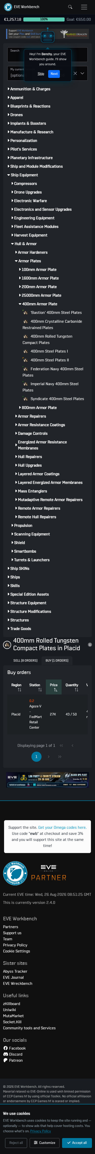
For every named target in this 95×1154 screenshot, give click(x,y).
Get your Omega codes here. (62, 827)
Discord (15, 1054)
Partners (10, 927)
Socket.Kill (12, 1022)
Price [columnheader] (54, 685)
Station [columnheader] (34, 685)
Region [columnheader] (16, 685)
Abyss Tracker (15, 971)
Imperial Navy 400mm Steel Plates (51, 387)
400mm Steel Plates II (49, 360)
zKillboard (11, 1004)
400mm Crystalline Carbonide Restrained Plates (52, 324)
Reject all (16, 1143)
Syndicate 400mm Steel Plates (57, 399)
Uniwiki (9, 1010)
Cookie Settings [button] (16, 951)
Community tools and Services (29, 1028)
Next (54, 74)
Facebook (17, 1048)
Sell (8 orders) (25, 660)
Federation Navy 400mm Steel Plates (53, 372)
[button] (21, 7)
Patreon (15, 1060)
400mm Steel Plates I (49, 351)
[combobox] (19, 73)
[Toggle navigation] (84, 7)
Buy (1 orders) (57, 660)
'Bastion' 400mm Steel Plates (56, 313)
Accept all (79, 1143)
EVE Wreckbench (17, 984)
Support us (12, 933)
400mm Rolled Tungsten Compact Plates (47, 339)
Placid (15, 714)
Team (7, 939)
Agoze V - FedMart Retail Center (35, 714)
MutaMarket (13, 1016)
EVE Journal (13, 977)
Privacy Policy (40, 1131)
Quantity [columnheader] (72, 685)
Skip (40, 74)
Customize (47, 1143)
